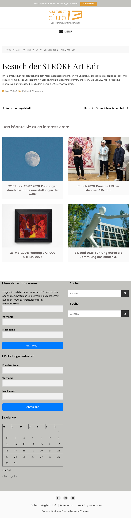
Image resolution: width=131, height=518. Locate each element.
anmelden (88, 3)
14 (50, 444)
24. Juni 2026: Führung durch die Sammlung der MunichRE (98, 255)
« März (6, 476)
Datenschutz (67, 505)
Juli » (14, 476)
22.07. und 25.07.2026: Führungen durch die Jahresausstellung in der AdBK (33, 190)
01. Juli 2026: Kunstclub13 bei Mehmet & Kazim (98, 188)
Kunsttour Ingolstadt (18, 108)
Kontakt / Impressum (90, 505)
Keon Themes (81, 511)
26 (32, 456)
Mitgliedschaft (49, 505)
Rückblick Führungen (32, 91)
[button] (65, 31)
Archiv (34, 505)
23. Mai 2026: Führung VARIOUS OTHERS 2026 (32, 255)
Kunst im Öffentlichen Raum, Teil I (104, 108)
